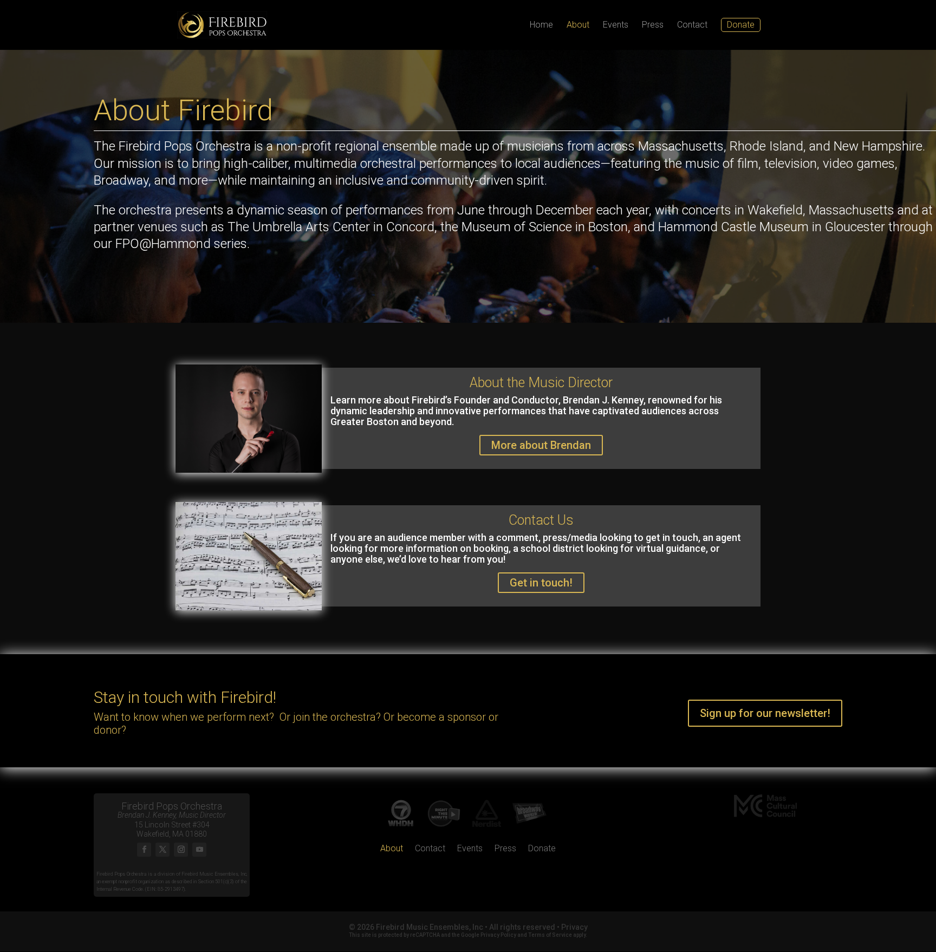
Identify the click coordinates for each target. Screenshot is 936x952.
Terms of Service (550, 935)
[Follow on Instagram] (181, 850)
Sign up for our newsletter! (765, 713)
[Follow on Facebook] (144, 850)
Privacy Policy (498, 935)
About (578, 25)
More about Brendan (541, 445)
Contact (692, 25)
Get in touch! (541, 582)
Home (541, 25)
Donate (542, 849)
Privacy (574, 927)
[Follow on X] (162, 850)
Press (653, 25)
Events (615, 25)
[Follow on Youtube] (199, 850)
